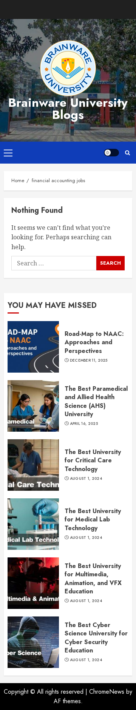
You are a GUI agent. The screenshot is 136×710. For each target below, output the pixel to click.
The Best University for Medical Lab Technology (93, 519)
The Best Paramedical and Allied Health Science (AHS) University (96, 401)
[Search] (127, 152)
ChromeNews (106, 691)
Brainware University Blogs (68, 108)
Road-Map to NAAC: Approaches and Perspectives (94, 342)
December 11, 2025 (89, 360)
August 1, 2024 (86, 478)
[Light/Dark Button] (111, 152)
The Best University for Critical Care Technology (93, 460)
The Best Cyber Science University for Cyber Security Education (96, 638)
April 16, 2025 (84, 423)
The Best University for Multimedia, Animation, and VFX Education (93, 579)
